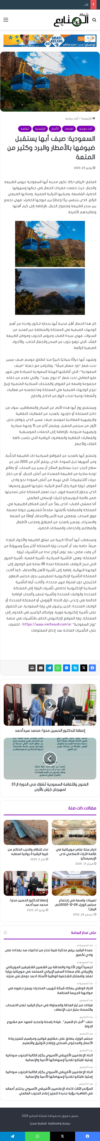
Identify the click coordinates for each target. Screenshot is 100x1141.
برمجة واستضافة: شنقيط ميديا (50, 1123)
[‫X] (83, 667)
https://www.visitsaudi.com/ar (47, 624)
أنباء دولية (72, 118)
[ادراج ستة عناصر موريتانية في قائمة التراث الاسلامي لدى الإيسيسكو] (74, 832)
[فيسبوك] (92, 667)
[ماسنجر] (66, 667)
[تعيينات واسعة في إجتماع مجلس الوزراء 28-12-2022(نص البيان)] (74, 883)
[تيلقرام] (49, 667)
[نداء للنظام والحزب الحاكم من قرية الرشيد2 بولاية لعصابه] (26, 832)
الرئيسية (86, 118)
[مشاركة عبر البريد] (40, 667)
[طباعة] (32, 667)
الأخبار (55, 128)
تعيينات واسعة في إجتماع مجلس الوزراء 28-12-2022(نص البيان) (75, 905)
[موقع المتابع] (71, 20)
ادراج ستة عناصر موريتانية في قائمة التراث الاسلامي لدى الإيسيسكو (76, 854)
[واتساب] (57, 667)
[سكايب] (75, 667)
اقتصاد (69, 128)
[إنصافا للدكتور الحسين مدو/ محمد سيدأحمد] (26, 883)
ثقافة (25, 128)
